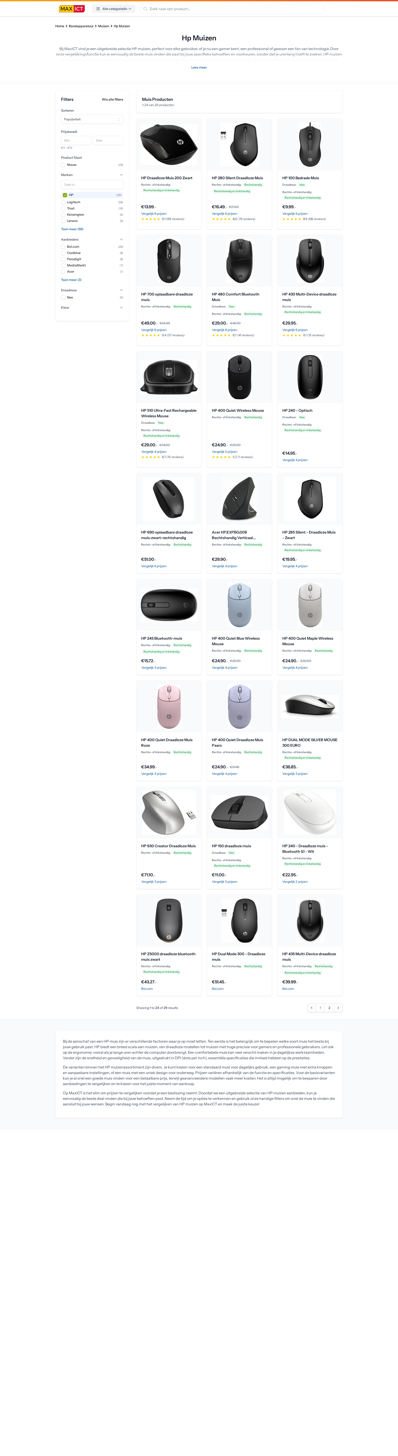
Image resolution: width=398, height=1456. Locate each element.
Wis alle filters (112, 99)
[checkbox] (63, 165)
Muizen (103, 26)
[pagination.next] (338, 1007)
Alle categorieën (114, 9)
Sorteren (67, 110)
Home (59, 26)
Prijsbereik (69, 132)
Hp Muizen (122, 26)
